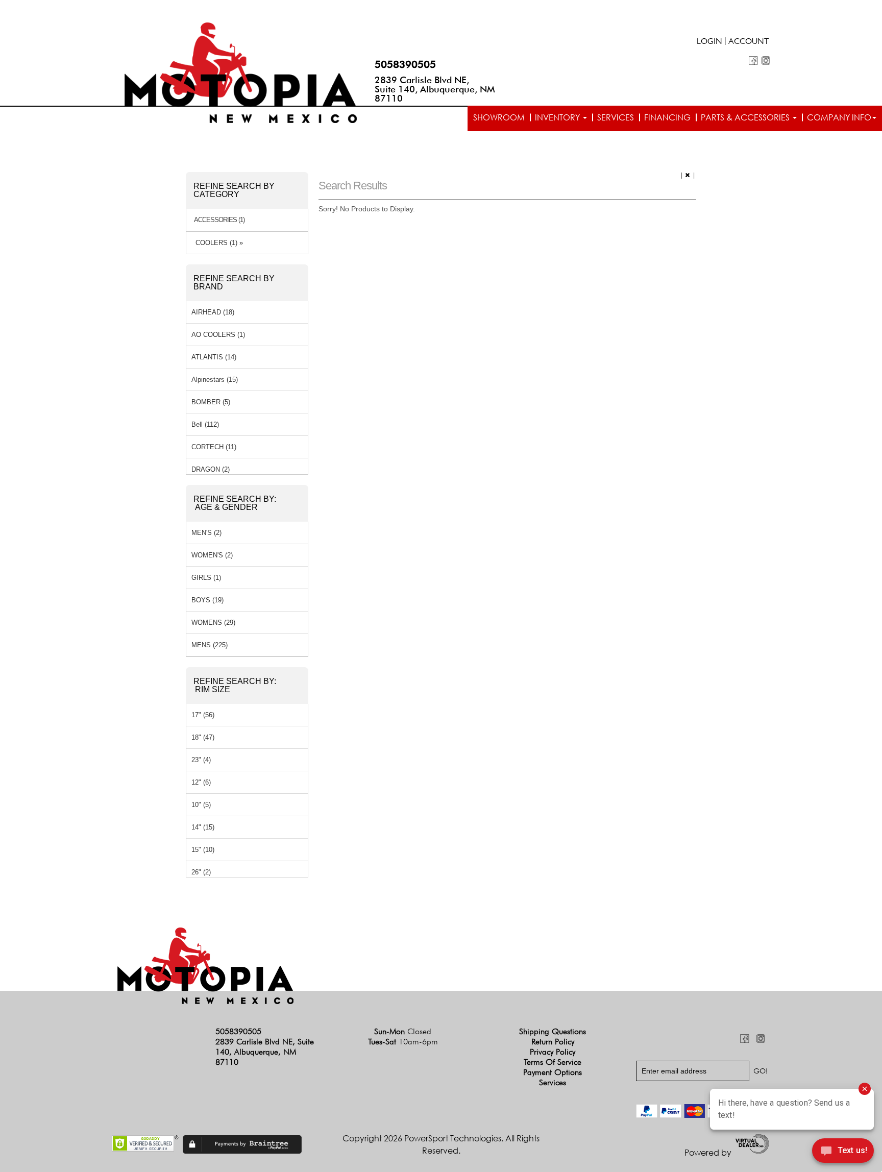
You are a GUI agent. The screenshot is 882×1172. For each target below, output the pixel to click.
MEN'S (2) (206, 532)
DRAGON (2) (210, 469)
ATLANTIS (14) (213, 357)
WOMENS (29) (213, 622)
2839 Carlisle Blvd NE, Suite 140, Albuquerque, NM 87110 (435, 89)
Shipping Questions (552, 1031)
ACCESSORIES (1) (219, 220)
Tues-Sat (403, 1041)
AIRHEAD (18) (212, 312)
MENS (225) (209, 645)
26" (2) (201, 872)
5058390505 (405, 64)
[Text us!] (843, 1152)
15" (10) (202, 849)
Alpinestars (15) (214, 379)
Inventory (558, 117)
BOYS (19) (207, 600)
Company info (839, 117)
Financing (667, 117)
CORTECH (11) (213, 447)
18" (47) (202, 737)
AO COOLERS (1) (218, 334)
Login (709, 42)
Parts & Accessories (746, 117)
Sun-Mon (402, 1031)
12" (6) (201, 782)
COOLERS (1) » (217, 243)
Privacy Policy (552, 1052)
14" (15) (202, 827)
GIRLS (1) (206, 577)
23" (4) (201, 760)
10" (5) (201, 805)
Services (615, 117)
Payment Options (552, 1072)
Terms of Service (552, 1062)
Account (748, 42)
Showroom (499, 117)
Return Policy (552, 1041)
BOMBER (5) (210, 402)
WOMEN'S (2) (212, 555)
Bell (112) (205, 424)
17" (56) (202, 715)
